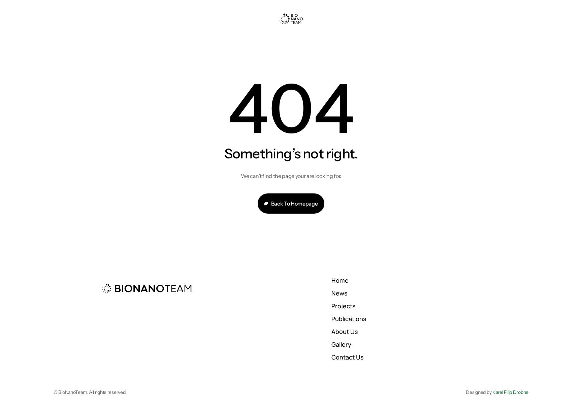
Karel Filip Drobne (510, 392)
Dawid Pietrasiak (244, 371)
